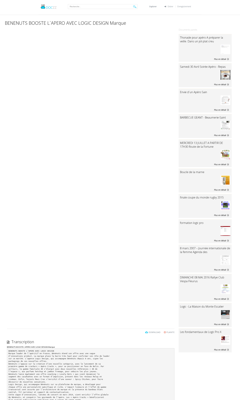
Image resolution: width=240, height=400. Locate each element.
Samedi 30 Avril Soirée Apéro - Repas (203, 67)
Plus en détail (220, 59)
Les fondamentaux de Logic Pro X (200, 332)
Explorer (153, 6)
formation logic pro (191, 223)
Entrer (170, 6)
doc (51, 7)
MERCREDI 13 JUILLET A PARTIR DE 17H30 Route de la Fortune (201, 145)
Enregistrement (184, 6)
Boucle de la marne (192, 172)
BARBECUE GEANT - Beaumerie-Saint (203, 117)
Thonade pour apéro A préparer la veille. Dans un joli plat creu (201, 39)
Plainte (170, 332)
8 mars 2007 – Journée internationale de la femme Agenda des (205, 250)
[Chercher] (134, 6)
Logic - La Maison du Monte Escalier (202, 306)
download (154, 332)
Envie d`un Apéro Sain (193, 92)
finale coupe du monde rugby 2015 (202, 197)
